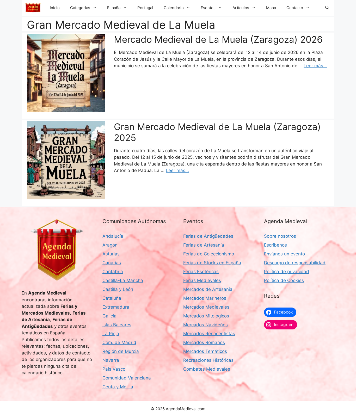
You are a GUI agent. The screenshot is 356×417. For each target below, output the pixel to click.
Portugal (145, 7)
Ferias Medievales (202, 280)
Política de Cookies (284, 280)
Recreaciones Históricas (208, 360)
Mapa (271, 7)
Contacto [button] (294, 7)
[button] (327, 8)
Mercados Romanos (204, 342)
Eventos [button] (208, 7)
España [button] (113, 7)
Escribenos (275, 245)
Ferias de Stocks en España (212, 262)
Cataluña (111, 298)
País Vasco (113, 369)
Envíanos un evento (284, 253)
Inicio (55, 7)
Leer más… (315, 65)
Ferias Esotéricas (201, 271)
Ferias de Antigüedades (208, 236)
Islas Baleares (116, 324)
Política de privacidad (286, 271)
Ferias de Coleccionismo (208, 253)
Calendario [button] (174, 7)
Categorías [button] (80, 7)
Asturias (111, 253)
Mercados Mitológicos (206, 315)
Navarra (110, 360)
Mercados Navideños (205, 324)
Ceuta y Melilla (117, 386)
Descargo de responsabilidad (295, 262)
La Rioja (110, 333)
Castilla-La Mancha (122, 280)
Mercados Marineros (204, 298)
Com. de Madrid (119, 342)
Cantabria (112, 271)
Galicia (109, 315)
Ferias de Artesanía (203, 245)
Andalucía (112, 236)
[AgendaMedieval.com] (33, 8)
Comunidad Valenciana (126, 378)
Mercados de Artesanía (207, 289)
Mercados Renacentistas (209, 333)
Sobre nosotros (280, 236)
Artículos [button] (240, 7)
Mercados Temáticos (205, 351)
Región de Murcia (120, 351)
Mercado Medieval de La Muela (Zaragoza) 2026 (218, 39)
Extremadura (115, 307)
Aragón (110, 245)
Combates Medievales (206, 369)
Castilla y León (117, 289)
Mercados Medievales (206, 307)
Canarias (111, 262)
